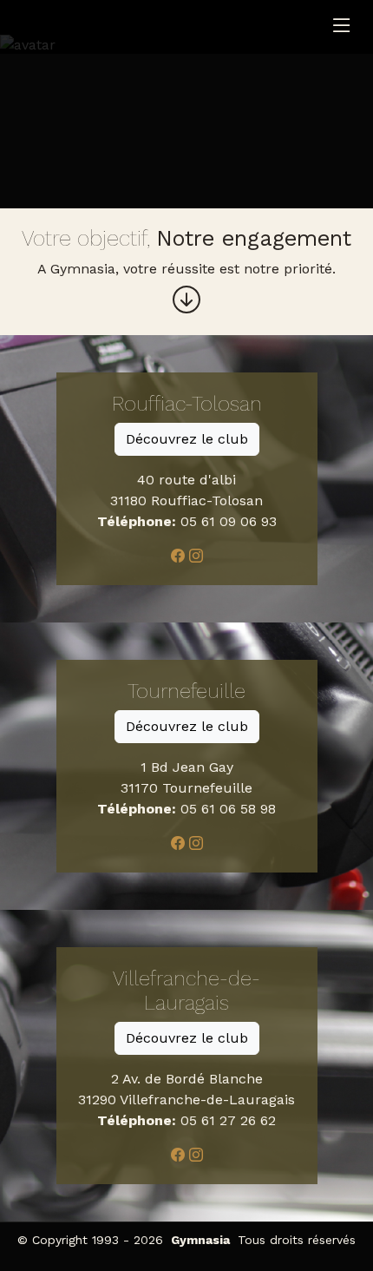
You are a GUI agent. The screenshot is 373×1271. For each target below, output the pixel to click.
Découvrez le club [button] (187, 439)
